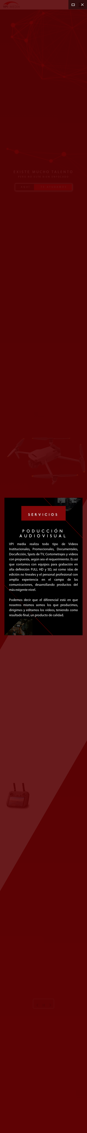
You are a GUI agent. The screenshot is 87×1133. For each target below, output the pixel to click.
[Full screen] (73, 4)
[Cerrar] (82, 4)
